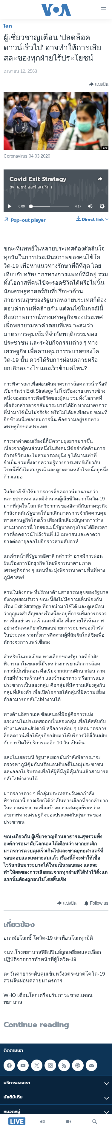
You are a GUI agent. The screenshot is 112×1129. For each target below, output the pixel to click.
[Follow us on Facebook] (9, 1065)
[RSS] (64, 1065)
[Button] (98, 84)
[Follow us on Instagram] (50, 1065)
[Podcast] (77, 1065)
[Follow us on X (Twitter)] (36, 1065)
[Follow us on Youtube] (23, 1065)
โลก (8, 26)
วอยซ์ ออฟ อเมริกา (34, 187)
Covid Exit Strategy (38, 179)
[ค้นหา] (95, 1121)
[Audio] (42, 1121)
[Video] (69, 1121)
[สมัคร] (91, 1065)
